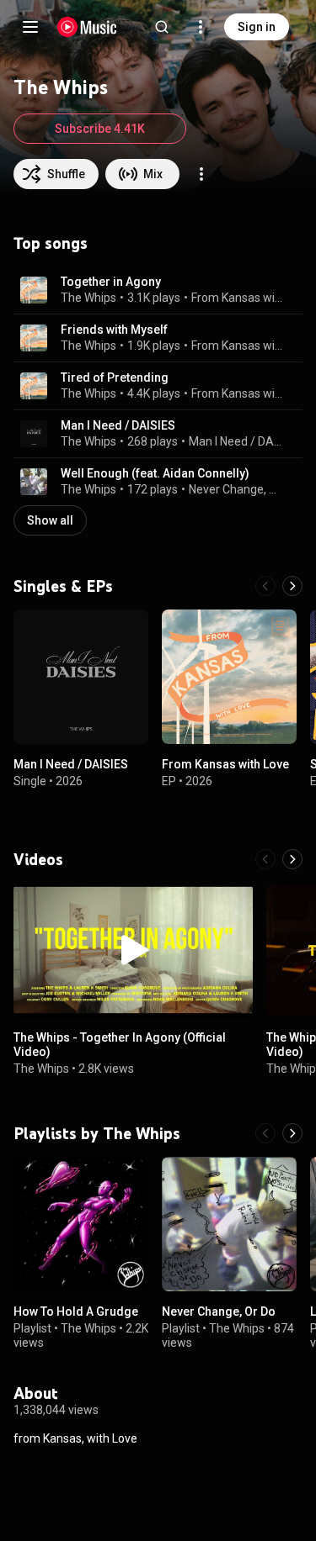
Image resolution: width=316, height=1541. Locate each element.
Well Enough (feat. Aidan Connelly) (155, 473)
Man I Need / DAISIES (118, 425)
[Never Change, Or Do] (229, 1224)
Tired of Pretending (115, 377)
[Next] (292, 586)
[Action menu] (201, 174)
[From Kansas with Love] (229, 677)
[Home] (87, 27)
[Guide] (30, 27)
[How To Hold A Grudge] (80, 1224)
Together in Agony (111, 281)
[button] (33, 290)
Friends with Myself (114, 329)
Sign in (257, 27)
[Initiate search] (161, 26)
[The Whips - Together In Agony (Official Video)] (133, 950)
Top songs (50, 243)
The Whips (88, 297)
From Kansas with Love (237, 297)
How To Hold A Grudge (75, 1311)
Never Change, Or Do (236, 489)
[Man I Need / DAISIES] (80, 677)
